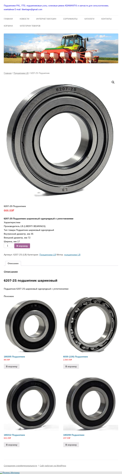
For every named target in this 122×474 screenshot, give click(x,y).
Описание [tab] (13, 263)
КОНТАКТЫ (106, 19)
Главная (8, 73)
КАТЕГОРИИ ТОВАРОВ (30, 26)
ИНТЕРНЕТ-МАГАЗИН (46, 19)
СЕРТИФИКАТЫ (70, 19)
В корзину (22, 246)
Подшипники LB (21, 73)
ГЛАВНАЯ (8, 19)
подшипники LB (72, 254)
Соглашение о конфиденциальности (20, 466)
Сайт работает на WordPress (53, 466)
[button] (113, 82)
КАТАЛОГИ (89, 19)
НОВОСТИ (24, 19)
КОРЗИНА (8, 26)
